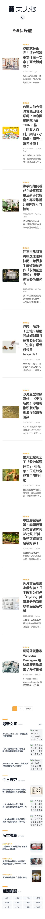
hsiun (37, 359)
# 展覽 (38, 898)
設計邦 (38, 674)
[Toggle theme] (22, 17)
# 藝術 (17, 902)
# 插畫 (7, 902)
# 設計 (7, 898)
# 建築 (17, 898)
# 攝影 (28, 907)
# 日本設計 (37, 907)
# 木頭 (28, 902)
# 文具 (7, 907)
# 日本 (17, 907)
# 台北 (28, 898)
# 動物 (38, 902)
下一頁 (28, 708)
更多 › (40, 725)
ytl (36, 72)
